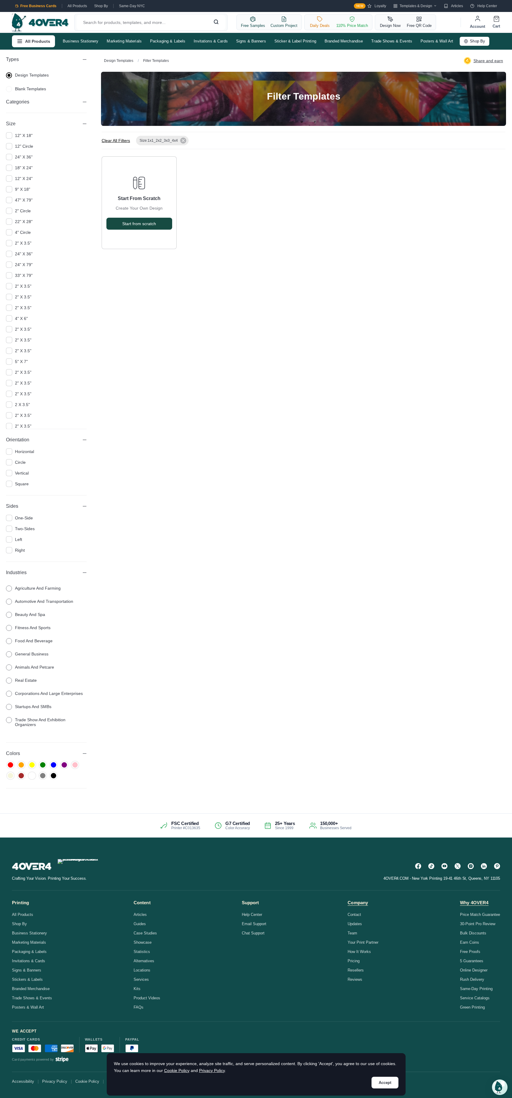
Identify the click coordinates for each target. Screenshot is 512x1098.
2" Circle (23, 210)
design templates (32, 75)
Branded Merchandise (344, 41)
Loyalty (371, 6)
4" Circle (23, 232)
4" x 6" (21, 318)
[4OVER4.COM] (40, 22)
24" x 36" (24, 157)
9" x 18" (22, 189)
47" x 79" (24, 200)
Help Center (487, 6)
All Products (77, 6)
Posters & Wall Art (437, 41)
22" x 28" (24, 221)
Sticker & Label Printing (295, 41)
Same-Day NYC (132, 6)
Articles (457, 6)
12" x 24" (24, 178)
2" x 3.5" (23, 243)
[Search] (216, 22)
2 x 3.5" (22, 404)
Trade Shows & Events (391, 41)
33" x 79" (24, 275)
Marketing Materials (124, 41)
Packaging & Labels (167, 41)
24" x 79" (24, 264)
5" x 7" (21, 361)
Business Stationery (80, 41)
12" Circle (24, 146)
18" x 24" (24, 167)
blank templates (30, 88)
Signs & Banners (251, 41)
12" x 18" (24, 135)
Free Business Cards (38, 6)
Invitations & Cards (210, 41)
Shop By (101, 6)
